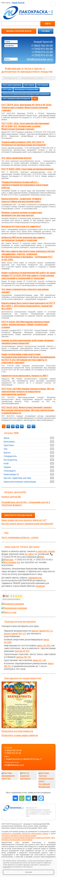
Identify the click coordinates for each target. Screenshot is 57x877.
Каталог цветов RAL (15, 492)
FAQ (6, 533)
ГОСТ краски (43, 85)
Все (35, 98)
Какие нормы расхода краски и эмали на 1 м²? (24, 520)
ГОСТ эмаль (29, 85)
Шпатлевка (9, 441)
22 (29, 426)
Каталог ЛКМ (11, 433)
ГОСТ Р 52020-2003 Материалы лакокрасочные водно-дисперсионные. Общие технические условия (25, 324)
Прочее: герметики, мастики (17, 478)
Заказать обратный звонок (18, 31)
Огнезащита (9, 470)
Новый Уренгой (18, 2)
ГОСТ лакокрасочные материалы (16, 98)
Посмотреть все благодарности (17, 731)
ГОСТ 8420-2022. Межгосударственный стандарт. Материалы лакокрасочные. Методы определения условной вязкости (27, 410)
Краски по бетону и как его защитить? (21, 226)
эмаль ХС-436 (39, 660)
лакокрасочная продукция (27, 828)
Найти (47, 24)
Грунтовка (9, 445)
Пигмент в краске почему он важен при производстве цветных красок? (21, 214)
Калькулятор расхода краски (18, 515)
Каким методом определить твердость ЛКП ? (24, 375)
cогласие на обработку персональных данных (18, 836)
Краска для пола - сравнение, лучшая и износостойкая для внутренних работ (21, 200)
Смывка (7, 467)
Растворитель (10, 459)
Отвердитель (10, 456)
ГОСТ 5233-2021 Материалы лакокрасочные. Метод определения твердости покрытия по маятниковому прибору (27, 391)
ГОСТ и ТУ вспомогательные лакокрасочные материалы (26, 94)
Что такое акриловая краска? (16, 158)
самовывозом (35, 577)
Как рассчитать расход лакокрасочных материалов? (27, 523)
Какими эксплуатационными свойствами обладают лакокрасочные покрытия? (27, 342)
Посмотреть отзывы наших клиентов (19, 735)
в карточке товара (45, 551)
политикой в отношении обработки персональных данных (24, 834)
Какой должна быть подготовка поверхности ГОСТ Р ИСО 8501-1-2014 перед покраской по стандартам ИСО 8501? (28, 306)
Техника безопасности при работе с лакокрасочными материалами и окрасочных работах (24, 185)
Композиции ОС (11, 474)
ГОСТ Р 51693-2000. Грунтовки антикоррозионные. (27, 169)
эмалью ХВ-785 (23, 657)
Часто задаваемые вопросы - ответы (19, 537)
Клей (6, 463)
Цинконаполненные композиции (20, 481)
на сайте (29, 554)
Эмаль (7, 438)
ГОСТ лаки (7, 89)
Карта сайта (42, 828)
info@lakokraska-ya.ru (40, 59)
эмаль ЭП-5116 (43, 645)
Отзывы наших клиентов (19, 704)
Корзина (45, 31)
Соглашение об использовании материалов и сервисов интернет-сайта (28, 838)
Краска (7, 452)
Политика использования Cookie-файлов (16, 840)
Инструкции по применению (26, 89)
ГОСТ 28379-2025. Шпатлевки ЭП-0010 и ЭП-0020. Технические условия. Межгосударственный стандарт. (26, 107)
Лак (5, 449)
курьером (40, 586)
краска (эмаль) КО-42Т (15, 633)
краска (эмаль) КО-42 (42, 630)
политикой (7, 867)
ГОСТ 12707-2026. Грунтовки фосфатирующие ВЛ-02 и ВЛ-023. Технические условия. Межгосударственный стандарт (25, 126)
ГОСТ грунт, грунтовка (12, 85)
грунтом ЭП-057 (22, 651)
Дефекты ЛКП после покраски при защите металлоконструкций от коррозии (23, 239)
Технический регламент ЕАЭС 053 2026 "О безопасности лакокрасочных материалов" (23, 143)
